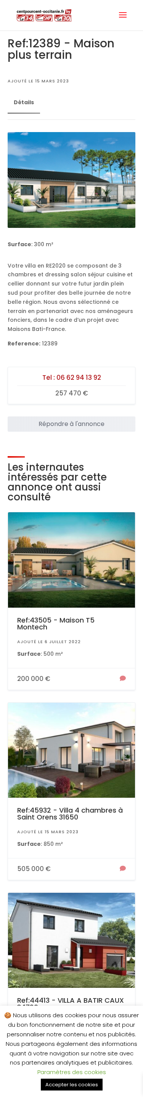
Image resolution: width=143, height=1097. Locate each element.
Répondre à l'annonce (71, 423)
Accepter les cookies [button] (71, 1084)
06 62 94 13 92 (78, 377)
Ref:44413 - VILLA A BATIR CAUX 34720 (70, 1003)
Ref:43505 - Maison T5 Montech (56, 623)
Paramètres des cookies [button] (71, 1072)
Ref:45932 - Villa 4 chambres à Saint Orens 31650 (70, 813)
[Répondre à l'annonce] (123, 679)
